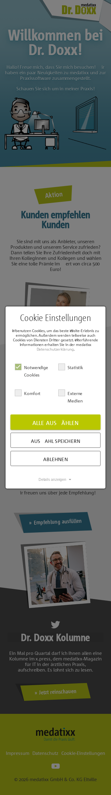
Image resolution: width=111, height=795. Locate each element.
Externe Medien (75, 396)
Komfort (32, 393)
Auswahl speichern (55, 441)
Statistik (75, 367)
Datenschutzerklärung (55, 349)
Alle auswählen (55, 422)
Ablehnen (55, 459)
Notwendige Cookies (36, 370)
